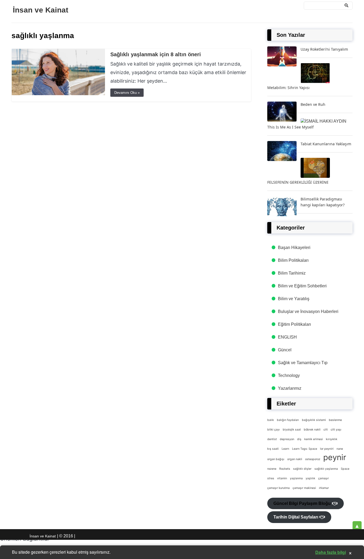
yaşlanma (296, 478)
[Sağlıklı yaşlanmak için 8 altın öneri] (58, 93)
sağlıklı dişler (302, 468)
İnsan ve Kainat (40, 10)
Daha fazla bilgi (330, 552)
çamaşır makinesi (304, 488)
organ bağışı (275, 459)
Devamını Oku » (127, 93)
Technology (289, 375)
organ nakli (294, 459)
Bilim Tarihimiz (292, 273)
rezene (271, 468)
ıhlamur (324, 488)
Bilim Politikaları (293, 260)
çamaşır (323, 478)
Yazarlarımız (289, 388)
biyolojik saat (292, 429)
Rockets (284, 468)
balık (270, 420)
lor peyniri (327, 449)
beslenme (335, 420)
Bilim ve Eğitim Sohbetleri (302, 286)
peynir (334, 457)
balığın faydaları (288, 420)
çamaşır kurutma (278, 488)
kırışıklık (331, 439)
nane (340, 449)
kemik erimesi (313, 439)
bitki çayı (273, 429)
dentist (272, 439)
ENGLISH (287, 337)
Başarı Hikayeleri (294, 247)
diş (299, 439)
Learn (285, 449)
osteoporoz (312, 459)
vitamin (282, 478)
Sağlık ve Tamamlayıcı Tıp (302, 362)
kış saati (273, 449)
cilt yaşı (336, 429)
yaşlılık (310, 478)
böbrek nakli (312, 429)
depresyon (287, 439)
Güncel (285, 350)
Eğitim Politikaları (294, 324)
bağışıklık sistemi (314, 420)
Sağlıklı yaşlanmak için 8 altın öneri (155, 54)
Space (345, 468)
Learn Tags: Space (304, 449)
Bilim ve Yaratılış (293, 298)
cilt (325, 429)
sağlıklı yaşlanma (326, 468)
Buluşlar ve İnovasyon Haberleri (308, 311)
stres (270, 478)
